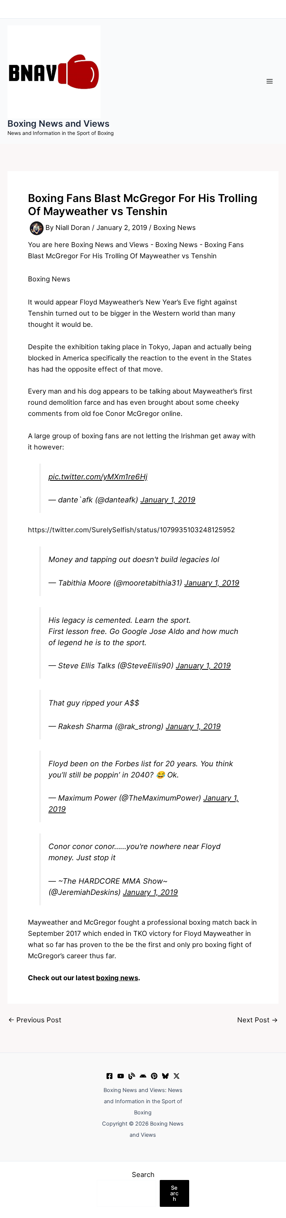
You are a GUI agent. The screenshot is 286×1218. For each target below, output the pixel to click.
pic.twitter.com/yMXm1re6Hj (97, 476)
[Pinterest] (154, 1076)
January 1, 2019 (168, 499)
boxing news (117, 978)
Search (143, 1174)
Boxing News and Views (58, 123)
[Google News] (143, 1076)
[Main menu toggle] (270, 81)
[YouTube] (120, 1076)
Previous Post (34, 1019)
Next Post (257, 1019)
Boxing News (174, 228)
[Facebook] (109, 1076)
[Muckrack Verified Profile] (131, 1076)
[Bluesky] (165, 1076)
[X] (176, 1076)
